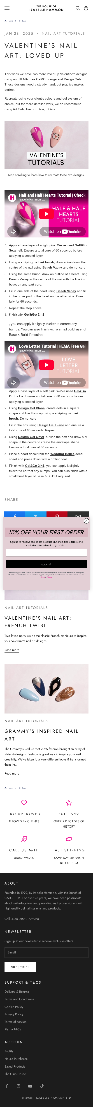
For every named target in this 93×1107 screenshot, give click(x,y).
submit (46, 564)
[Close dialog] (86, 520)
